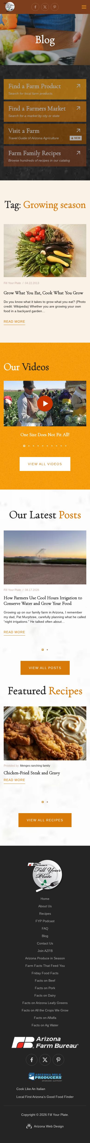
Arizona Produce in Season (45, 958)
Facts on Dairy (45, 995)
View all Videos (45, 464)
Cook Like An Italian (30, 1089)
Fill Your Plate (58, 1114)
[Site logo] (45, 876)
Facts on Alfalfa (45, 1018)
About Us (45, 906)
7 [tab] (51, 445)
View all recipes (45, 820)
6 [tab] (47, 445)
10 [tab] (65, 445)
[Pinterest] (55, 7)
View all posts (45, 668)
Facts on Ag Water (45, 1025)
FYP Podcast (45, 921)
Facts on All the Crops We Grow (45, 1010)
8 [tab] (56, 445)
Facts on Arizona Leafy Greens (45, 1003)
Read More (14, 321)
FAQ (45, 928)
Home (45, 899)
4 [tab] (38, 445)
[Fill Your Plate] (9, 7)
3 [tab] (33, 445)
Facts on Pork (45, 988)
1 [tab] (24, 446)
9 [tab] (61, 445)
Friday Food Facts (45, 973)
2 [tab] (28, 445)
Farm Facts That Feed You (45, 965)
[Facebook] (35, 7)
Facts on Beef (45, 980)
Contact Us (45, 943)
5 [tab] (42, 445)
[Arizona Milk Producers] (45, 1077)
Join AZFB (45, 951)
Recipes (45, 913)
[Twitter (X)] (45, 7)
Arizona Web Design (49, 1126)
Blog (45, 936)
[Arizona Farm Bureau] (45, 1042)
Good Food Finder (60, 1097)
